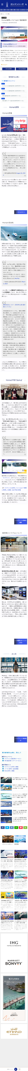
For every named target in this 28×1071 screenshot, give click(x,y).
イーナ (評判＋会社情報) (11, 768)
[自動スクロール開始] (15, 1069)
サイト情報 (4, 17)
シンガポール (22, 9)
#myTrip (17, 278)
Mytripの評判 (9, 68)
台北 (1, 9)
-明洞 (11, 9)
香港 (14, 9)
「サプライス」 (6, 477)
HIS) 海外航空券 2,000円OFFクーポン (11, 95)
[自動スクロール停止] (19, 1069)
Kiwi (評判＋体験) (9, 770)
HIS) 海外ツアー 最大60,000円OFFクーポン (13, 100)
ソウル (8, 9)
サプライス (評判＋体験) (11, 766)
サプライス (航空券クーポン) (12, 758)
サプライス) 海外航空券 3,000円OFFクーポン (13, 86)
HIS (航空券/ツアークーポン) (12, 760)
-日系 (4, 9)
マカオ (18, 9)
